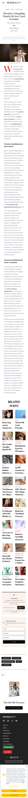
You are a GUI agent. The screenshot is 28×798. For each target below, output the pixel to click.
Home (7, 9)
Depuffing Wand (16, 124)
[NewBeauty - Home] (14, 3)
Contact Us (5, 725)
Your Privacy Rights (14, 786)
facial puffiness (19, 79)
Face (12, 9)
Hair (3, 442)
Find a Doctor (6, 730)
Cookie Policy (6, 741)
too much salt (17, 69)
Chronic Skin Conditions (19, 554)
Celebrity (5, 508)
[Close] (26, 766)
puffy (19, 661)
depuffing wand (8, 661)
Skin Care (19, 9)
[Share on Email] (4, 675)
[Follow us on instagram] (12, 721)
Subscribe (7, 752)
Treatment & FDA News (19, 442)
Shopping (18, 508)
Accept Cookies (14, 795)
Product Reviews (18, 531)
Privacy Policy (6, 738)
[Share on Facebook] (2, 675)
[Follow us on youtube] (16, 721)
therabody (6, 665)
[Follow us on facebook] (4, 721)
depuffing (16, 658)
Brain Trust (5, 736)
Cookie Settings (8, 747)
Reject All (14, 791)
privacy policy (14, 612)
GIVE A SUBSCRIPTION (14, 708)
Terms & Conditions (7, 744)
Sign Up (20, 607)
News (17, 420)
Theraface (6, 658)
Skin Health (6, 487)
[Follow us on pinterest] (8, 721)
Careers (4, 727)
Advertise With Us (7, 733)
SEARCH (14, 642)
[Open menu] (3, 3)
